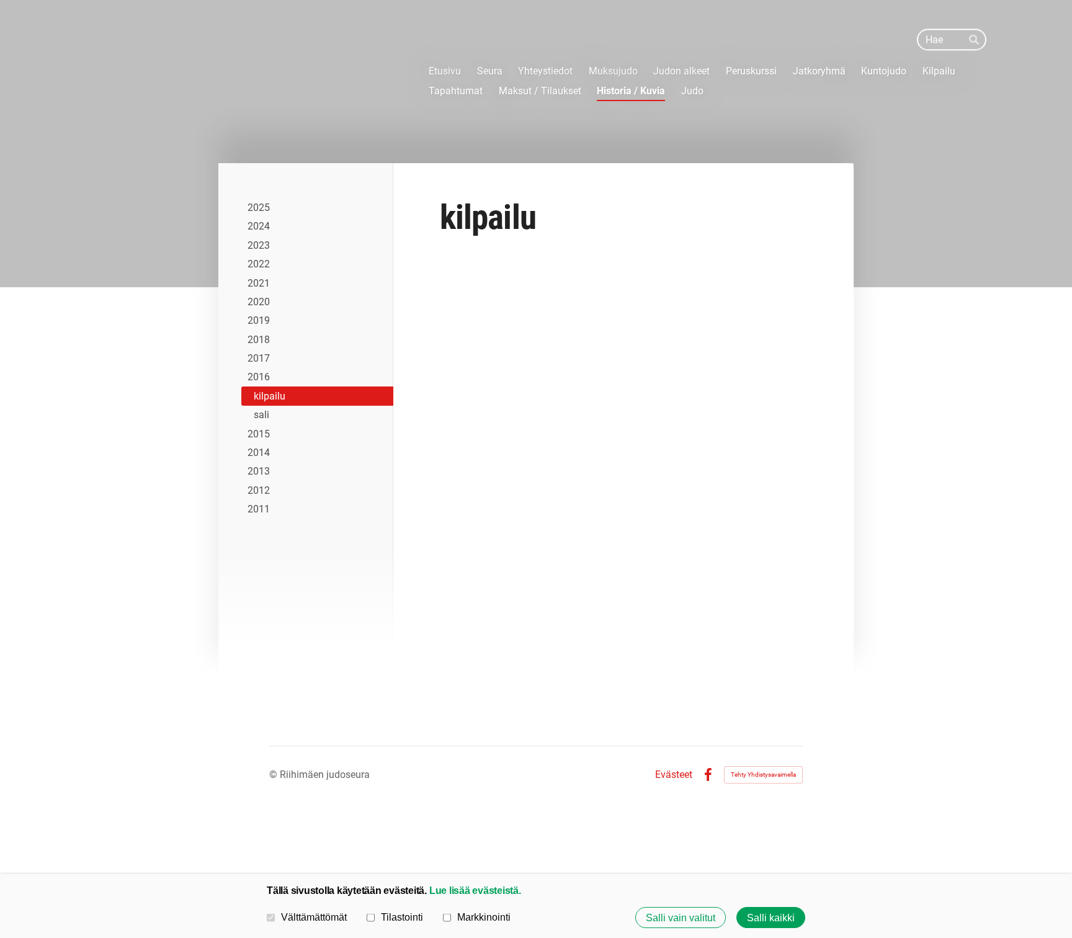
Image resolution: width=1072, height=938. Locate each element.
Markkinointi (484, 916)
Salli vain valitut (680, 917)
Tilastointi (402, 916)
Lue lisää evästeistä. (475, 890)
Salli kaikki (771, 917)
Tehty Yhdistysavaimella (763, 774)
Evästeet (673, 775)
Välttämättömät (314, 916)
